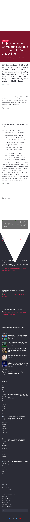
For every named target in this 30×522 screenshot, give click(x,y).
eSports (4, 487)
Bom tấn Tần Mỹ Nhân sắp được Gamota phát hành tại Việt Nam (16, 439)
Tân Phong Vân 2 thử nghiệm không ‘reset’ (12, 309)
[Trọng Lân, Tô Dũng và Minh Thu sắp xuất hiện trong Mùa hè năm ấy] (4, 344)
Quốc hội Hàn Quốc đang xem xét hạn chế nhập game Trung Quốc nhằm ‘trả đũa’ (18, 396)
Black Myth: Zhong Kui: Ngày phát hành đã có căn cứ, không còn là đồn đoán (17, 350)
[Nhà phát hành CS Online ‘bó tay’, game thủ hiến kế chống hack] (15, 248)
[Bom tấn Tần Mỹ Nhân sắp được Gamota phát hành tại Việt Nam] (4, 449)
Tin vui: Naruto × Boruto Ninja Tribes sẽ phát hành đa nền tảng (18, 372)
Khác (3, 496)
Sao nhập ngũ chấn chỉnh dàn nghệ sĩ (17, 355)
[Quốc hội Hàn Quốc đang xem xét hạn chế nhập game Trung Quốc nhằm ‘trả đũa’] (4, 404)
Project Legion (7, 218)
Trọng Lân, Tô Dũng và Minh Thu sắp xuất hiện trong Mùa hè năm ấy (17, 343)
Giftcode (4, 500)
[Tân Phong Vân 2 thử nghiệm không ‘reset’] (15, 300)
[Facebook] (10, 518)
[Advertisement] (15, 15)
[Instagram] (13, 518)
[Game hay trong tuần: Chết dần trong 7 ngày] (15, 318)
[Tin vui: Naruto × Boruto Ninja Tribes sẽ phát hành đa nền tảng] (4, 382)
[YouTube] (20, 518)
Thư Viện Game (5, 504)
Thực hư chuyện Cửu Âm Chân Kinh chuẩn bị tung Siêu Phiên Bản (16, 417)
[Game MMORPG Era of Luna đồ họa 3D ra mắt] (4, 471)
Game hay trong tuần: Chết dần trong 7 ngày (13, 327)
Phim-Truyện (5, 506)
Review (3, 502)
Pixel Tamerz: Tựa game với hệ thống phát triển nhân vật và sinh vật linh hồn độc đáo (18, 337)
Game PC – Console (7, 494)
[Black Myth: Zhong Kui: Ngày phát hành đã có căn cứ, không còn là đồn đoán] (4, 350)
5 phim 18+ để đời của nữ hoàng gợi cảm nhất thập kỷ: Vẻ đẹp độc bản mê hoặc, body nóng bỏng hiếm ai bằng (18, 363)
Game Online (5, 492)
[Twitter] (16, 518)
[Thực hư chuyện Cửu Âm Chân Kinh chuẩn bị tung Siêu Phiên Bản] (4, 426)
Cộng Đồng (5, 498)
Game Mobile (5, 490)
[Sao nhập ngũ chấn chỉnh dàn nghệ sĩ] (4, 357)
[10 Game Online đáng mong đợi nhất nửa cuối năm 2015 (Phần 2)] (15, 278)
